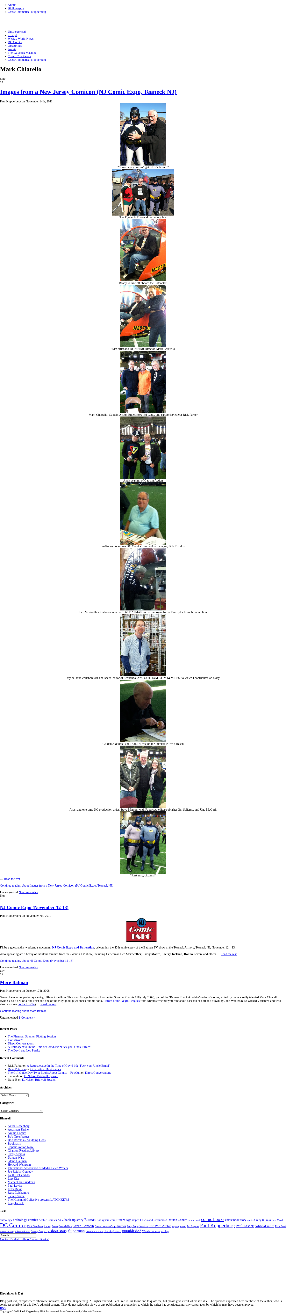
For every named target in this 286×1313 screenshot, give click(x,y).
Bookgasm (14, 1143)
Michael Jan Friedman (21, 1182)
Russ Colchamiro (18, 1192)
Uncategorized (17, 31)
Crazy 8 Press (16, 1154)
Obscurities (15, 45)
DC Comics (15, 42)
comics (250, 1220)
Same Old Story (7, 1231)
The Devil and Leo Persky (24, 1050)
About (12, 4)
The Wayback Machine (22, 52)
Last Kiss (13, 1178)
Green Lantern (83, 1226)
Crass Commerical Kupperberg (27, 11)
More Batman (14, 982)
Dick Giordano (35, 1226)
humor (121, 1226)
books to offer (26, 1004)
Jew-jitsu (143, 1226)
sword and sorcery (94, 1231)
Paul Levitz (15, 1185)
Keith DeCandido (19, 1175)
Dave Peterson (17, 1069)
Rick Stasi (280, 1226)
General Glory (65, 1226)
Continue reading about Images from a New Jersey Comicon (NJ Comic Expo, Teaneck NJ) (56, 885)
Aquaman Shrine (18, 1129)
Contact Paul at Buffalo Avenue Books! (24, 1239)
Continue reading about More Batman (23, 1011)
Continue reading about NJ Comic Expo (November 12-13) (36, 960)
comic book (194, 1220)
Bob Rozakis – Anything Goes (27, 1140)
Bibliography (16, 8)
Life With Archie (159, 1226)
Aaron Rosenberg (19, 1126)
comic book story (235, 1219)
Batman (90, 1220)
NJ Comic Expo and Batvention (73, 947)
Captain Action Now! (21, 1147)
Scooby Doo (37, 1231)
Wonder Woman (151, 1231)
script (47, 1231)
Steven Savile (16, 1196)
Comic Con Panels (19, 56)
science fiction (22, 1231)
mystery (175, 1226)
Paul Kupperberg (217, 1225)
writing (165, 1231)
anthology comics (25, 1220)
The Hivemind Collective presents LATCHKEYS (38, 1199)
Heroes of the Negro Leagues (122, 1000)
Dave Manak (277, 1220)
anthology (6, 1219)
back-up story (73, 1220)
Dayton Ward (16, 1157)
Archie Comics (17, 1133)
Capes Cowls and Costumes (149, 1219)
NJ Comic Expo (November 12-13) (34, 907)
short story (58, 1231)
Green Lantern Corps (106, 1226)
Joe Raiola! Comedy (20, 1171)
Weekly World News (20, 38)
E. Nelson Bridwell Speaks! (41, 1076)
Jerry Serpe (133, 1226)
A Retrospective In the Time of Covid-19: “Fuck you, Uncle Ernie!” (49, 1047)
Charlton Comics (176, 1220)
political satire (264, 1226)
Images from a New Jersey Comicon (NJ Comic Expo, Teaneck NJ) (88, 91)
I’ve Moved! (15, 1040)
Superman (76, 1230)
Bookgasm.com (106, 1219)
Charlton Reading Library (23, 1150)
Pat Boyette (193, 1226)
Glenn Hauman (17, 1161)
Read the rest (12, 879)
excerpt (12, 35)
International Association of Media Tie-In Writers (38, 1168)
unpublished (131, 1231)
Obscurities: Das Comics (45, 1069)
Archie (12, 49)
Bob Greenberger (18, 1136)
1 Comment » (27, 1017)
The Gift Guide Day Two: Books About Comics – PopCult (44, 1072)
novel (183, 1226)
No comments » (28, 892)
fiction (55, 1226)
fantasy (47, 1226)
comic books (212, 1219)
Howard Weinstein (19, 1164)
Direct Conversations (21, 1043)
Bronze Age (123, 1219)
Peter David (15, 1189)
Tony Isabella (16, 1203)
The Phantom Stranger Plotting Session (32, 1036)
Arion (61, 1220)
